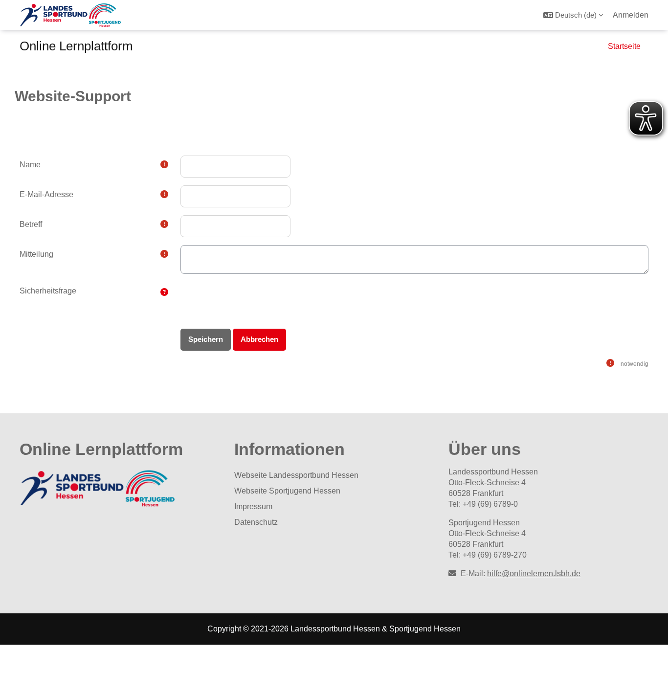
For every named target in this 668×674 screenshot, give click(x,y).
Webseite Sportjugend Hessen (287, 491)
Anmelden (630, 15)
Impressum (253, 506)
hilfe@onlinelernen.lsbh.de (533, 573)
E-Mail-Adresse (46, 194)
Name (30, 164)
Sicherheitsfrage (48, 291)
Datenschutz (256, 522)
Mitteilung (36, 254)
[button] (573, 15)
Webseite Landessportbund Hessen (296, 475)
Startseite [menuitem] (624, 46)
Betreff (31, 224)
